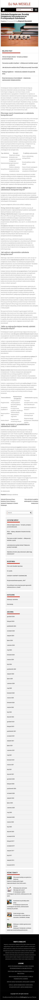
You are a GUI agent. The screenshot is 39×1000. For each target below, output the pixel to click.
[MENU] (36, 9)
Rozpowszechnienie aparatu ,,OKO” (16, 580)
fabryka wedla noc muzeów (13, 946)
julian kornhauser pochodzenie (22, 948)
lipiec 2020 (10, 803)
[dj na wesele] (3, 10)
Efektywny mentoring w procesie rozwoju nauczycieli (21, 972)
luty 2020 (9, 826)
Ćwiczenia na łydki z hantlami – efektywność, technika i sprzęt (20, 63)
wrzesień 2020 (11, 793)
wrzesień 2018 (11, 836)
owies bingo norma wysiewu (18, 952)
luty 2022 (9, 712)
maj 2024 (9, 650)
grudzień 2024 (11, 616)
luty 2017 (9, 855)
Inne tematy (10, 604)
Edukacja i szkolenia (12, 494)
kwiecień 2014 (11, 865)
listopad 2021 (10, 726)
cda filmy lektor (22, 944)
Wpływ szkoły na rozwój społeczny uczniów (21, 982)
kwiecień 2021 (11, 760)
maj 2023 (9, 688)
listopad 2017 (10, 841)
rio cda (22, 957)
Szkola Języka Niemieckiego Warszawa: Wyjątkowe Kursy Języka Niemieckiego (21, 986)
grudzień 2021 (11, 721)
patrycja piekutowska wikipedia (22, 954)
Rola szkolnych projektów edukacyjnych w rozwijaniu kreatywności (31, 501)
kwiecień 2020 (11, 817)
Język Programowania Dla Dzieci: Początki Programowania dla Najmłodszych (21, 967)
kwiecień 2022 (11, 702)
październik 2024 (11, 626)
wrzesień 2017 (11, 846)
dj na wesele (19, 4)
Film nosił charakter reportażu (15, 566)
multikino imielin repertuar (27, 950)
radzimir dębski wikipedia (15, 957)
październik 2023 (11, 669)
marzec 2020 (10, 822)
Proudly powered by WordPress (11, 997)
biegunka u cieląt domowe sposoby (11, 944)
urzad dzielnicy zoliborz (16, 959)
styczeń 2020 (10, 831)
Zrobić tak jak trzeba (18, 913)
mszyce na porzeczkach (15, 950)
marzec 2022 (10, 707)
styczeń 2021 (10, 774)
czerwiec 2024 (11, 645)
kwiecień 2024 (11, 654)
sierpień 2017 (10, 850)
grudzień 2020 (11, 779)
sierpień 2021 (10, 740)
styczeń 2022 (10, 717)
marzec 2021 (10, 764)
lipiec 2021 (10, 745)
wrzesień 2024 (11, 631)
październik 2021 (11, 731)
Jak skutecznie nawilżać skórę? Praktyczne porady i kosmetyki (20, 67)
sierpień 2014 (10, 860)
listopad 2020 (10, 783)
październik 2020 (11, 788)
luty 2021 (9, 769)
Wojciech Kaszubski (25, 21)
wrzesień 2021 (11, 736)
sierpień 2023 (10, 674)
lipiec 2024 (10, 640)
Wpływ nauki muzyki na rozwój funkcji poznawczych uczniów (21, 977)
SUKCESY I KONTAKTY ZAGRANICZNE (17, 575)
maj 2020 (9, 812)
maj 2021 (9, 755)
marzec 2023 (10, 697)
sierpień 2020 (10, 798)
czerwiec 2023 (11, 683)
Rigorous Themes (31, 997)
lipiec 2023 (10, 678)
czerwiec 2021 (11, 750)
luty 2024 (9, 664)
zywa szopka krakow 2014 (28, 959)
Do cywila (9, 571)
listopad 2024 (10, 621)
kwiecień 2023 (11, 693)
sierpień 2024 (10, 635)
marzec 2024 (10, 659)
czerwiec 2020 (11, 807)
